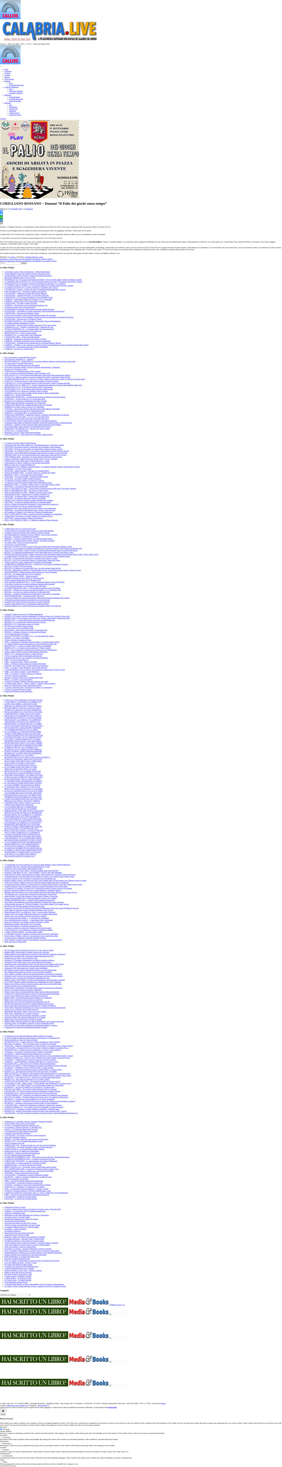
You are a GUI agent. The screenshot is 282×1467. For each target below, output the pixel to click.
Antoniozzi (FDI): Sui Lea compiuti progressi (20, 986)
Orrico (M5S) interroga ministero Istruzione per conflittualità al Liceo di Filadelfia (32, 982)
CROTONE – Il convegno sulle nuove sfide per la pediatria (25, 498)
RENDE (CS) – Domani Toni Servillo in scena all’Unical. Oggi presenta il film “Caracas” (35, 1111)
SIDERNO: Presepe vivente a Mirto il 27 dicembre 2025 (24, 578)
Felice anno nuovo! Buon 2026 (15, 942)
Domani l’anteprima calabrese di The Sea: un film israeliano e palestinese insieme (32, 890)
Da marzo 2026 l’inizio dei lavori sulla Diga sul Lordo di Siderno (27, 602)
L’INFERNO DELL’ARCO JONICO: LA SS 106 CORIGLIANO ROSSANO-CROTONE (22, 804)
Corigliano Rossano (31, 257)
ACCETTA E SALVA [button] (8, 1466)
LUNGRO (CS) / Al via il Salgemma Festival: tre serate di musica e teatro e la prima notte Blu (37, 383)
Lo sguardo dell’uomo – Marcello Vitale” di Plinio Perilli (24, 1239)
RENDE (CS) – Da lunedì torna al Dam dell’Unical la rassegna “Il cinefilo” (30, 1071)
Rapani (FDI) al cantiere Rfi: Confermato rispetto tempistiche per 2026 (28, 956)
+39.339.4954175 (43, 1405)
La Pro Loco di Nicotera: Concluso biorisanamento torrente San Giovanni (30, 315)
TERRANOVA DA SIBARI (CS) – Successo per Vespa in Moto (27, 429)
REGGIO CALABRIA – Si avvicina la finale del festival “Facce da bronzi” (30, 1089)
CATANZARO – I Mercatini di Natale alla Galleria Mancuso (25, 293)
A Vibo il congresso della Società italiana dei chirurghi (23, 656)
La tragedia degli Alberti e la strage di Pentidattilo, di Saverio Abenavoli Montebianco (34, 1284)
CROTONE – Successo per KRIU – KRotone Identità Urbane (26, 477)
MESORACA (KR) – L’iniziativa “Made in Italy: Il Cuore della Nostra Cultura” (32, 484)
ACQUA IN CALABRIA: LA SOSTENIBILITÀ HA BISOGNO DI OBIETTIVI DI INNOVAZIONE (23, 847)
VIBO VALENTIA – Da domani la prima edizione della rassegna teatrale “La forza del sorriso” (37, 1073)
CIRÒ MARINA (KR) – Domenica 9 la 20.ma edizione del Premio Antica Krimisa (33, 457)
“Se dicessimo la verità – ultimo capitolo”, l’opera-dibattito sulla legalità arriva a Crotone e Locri (37, 1083)
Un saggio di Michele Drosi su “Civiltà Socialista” (21, 1227)
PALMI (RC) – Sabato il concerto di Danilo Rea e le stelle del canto (28, 1177)
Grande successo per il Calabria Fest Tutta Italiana (21, 1151)
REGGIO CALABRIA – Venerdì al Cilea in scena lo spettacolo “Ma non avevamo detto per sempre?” (40, 1101)
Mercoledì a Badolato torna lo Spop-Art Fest (19, 278)
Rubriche (7, 103)
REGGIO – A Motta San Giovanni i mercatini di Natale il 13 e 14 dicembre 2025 (32, 590)
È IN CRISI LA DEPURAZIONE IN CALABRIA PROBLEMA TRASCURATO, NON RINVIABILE (23, 740)
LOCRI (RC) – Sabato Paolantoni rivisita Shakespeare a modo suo (27, 1054)
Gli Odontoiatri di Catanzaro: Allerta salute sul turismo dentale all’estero (29, 309)
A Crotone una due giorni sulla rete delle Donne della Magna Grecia (28, 483)
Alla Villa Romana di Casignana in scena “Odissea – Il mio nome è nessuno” (31, 535)
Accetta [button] (96, 1407)
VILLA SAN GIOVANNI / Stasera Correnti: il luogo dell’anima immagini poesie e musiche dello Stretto (40, 550)
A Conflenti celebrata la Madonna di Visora (19, 323)
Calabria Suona (14, 113)
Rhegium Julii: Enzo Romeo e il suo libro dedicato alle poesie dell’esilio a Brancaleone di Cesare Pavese (40, 892)
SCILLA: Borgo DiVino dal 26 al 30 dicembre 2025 (22, 580)
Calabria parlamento (11, 87)
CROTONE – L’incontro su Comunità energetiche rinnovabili (26, 486)
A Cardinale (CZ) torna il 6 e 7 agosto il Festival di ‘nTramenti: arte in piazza (31, 288)
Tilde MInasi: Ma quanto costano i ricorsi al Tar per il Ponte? (25, 1011)
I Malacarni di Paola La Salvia (14, 1207)
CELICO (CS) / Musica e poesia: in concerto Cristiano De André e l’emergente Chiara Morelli (37, 377)
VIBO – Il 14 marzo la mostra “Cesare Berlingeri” (21, 672)
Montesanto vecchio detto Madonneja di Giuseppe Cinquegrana (26, 1215)
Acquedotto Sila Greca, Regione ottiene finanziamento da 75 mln (27, 867)
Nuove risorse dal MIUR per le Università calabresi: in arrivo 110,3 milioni (30, 898)
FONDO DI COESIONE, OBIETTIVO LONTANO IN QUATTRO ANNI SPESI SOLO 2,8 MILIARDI (23, 760)
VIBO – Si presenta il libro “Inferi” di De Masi (20, 662)
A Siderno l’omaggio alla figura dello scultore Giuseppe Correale (26, 533)
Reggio (6, 77)
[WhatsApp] (141, 217)
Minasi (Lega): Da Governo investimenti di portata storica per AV (27, 1002)
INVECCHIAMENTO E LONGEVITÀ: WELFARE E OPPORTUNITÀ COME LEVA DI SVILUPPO (23, 713)
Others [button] (2, 1460)
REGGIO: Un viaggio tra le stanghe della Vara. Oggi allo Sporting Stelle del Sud (32, 568)
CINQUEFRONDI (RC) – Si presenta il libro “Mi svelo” (24, 596)
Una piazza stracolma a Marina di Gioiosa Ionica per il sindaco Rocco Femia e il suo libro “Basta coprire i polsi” (43, 884)
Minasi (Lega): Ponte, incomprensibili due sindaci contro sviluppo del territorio (31, 992)
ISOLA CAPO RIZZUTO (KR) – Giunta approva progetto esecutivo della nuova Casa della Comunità (40, 488)
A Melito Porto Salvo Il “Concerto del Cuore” (20, 529)
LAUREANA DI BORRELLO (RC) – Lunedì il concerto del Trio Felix (29, 1159)
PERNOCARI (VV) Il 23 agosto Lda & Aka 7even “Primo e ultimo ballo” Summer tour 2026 (37, 618)
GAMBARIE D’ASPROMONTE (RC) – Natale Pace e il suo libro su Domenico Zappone (36, 564)
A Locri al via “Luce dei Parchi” (15, 544)
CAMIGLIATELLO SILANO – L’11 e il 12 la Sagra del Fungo (26, 417)
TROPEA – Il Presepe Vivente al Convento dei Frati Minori (25, 632)
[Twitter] (141, 214)
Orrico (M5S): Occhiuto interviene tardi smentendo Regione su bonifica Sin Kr (31, 966)
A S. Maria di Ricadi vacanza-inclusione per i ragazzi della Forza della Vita (30, 644)
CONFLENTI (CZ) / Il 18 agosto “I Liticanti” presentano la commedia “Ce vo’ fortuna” (35, 284)
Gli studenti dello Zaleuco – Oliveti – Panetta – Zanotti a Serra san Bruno (29, 683)
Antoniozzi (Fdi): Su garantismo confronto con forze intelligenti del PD (29, 1023)
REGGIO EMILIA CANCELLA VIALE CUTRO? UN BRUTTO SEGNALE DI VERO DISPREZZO (22, 709)
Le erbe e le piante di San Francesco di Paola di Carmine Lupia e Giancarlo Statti (32, 1209)
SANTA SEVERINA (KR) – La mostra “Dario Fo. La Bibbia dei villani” (30, 473)
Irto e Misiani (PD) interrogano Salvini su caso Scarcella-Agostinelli (28, 972)
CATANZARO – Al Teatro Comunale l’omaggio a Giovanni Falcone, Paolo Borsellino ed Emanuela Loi (41, 1113)
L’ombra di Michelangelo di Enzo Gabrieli (19, 1268)
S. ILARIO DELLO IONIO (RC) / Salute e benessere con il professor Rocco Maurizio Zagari (37, 556)
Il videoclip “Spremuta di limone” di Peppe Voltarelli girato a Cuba (27, 1191)
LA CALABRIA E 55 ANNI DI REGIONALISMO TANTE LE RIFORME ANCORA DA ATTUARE (22, 733)
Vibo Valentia (9, 79)
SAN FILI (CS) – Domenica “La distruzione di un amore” (24, 1187)
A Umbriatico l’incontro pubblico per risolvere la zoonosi (24, 481)
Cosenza (7, 73)
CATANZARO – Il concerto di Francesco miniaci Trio (23, 1183)
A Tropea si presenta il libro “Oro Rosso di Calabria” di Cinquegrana (28, 687)
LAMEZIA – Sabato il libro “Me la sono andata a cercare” (24, 301)
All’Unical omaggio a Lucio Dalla (16, 1179)
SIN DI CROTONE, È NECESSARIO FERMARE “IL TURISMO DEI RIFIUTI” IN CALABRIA (22, 729)
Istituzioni (7, 95)
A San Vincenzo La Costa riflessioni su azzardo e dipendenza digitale (28, 930)
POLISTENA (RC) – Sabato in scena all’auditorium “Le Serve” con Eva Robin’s (32, 1050)
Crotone (7, 75)
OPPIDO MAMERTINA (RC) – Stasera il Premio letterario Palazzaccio (29, 900)
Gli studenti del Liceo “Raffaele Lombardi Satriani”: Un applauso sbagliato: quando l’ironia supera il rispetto (42, 467)
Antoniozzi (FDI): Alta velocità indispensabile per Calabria (24, 1017)
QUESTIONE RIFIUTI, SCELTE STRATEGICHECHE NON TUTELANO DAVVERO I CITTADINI (23, 820)
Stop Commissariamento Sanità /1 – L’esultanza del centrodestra (26, 918)
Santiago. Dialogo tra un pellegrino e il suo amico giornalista (25, 1255)
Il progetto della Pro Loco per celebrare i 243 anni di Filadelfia (26, 658)
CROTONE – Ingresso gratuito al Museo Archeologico (23, 518)
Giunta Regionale (15, 101)
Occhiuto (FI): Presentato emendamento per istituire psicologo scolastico (29, 960)
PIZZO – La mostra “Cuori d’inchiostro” (18, 679)
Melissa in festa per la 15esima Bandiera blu (19, 465)
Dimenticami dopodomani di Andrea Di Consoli (21, 1219)
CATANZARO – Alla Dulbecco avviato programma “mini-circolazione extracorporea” (34, 311)
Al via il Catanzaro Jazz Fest (14, 1143)
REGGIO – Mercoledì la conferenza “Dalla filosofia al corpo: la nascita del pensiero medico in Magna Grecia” (42, 570)
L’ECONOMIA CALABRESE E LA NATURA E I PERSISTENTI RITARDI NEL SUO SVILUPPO (22, 824)
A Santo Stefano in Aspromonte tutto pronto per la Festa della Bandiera (29, 531)
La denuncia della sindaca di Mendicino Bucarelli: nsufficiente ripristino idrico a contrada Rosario (38, 423)
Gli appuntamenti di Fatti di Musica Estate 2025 (21, 1131)
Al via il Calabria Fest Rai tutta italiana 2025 (19, 1155)
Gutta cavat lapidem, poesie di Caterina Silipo (20, 1247)
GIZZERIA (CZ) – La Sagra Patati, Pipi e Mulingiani (23, 335)
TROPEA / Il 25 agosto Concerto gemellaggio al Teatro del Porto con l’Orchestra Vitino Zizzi (37, 616)
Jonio (41, 257)
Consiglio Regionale (16, 99)
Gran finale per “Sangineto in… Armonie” (19, 359)
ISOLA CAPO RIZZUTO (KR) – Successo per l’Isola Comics (26, 490)
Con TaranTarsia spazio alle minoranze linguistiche (22, 365)
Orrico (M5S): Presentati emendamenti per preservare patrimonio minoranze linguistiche (34, 1008)
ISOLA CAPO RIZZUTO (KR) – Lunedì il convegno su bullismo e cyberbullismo (33, 514)
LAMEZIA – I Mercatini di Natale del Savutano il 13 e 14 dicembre (28, 299)
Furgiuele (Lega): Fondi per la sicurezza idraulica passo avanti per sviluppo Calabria (33, 976)
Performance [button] (4, 1441)
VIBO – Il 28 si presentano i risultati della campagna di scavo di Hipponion (30, 650)
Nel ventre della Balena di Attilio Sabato (18, 1265)
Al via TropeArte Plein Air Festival (16, 634)
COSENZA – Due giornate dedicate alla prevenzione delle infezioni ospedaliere (32, 409)
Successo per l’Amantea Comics (15, 369)
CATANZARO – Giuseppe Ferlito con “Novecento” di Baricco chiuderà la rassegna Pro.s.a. (36, 1048)
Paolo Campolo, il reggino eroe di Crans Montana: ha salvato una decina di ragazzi (33, 940)
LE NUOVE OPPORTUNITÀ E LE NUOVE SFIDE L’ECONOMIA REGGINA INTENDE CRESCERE (23, 792)
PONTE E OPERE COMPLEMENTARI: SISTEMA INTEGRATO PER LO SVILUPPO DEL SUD (23, 827)
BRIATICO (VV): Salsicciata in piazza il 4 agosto (21, 624)
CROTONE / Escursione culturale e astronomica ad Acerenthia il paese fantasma (32, 447)
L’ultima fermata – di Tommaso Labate (17, 1278)
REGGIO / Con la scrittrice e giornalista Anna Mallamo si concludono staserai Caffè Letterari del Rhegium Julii (43, 548)
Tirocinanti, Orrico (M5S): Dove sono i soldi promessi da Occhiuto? (28, 962)
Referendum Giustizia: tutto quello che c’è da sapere (22, 924)
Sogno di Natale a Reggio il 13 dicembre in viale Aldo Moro (25, 586)
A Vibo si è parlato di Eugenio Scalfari (17, 689)
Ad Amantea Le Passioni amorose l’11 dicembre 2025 (23, 1127)
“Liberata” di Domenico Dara (14, 1213)
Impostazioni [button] (103, 1407)
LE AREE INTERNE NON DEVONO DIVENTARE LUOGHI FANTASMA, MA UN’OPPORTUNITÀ (23, 736)
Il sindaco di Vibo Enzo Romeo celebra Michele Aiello (23, 869)
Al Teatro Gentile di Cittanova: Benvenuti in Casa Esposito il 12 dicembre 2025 (32, 1038)
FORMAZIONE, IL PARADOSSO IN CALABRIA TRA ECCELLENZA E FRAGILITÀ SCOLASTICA (23, 725)
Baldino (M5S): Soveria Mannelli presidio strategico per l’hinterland (28, 998)
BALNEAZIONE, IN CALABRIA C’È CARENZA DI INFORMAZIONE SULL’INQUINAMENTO (23, 816)
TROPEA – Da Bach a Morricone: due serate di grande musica (26, 1139)
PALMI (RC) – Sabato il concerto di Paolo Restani (22, 1153)
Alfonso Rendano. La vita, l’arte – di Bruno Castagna (23, 1270)
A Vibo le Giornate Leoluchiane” (15, 676)
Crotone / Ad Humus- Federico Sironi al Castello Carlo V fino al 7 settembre (31, 459)
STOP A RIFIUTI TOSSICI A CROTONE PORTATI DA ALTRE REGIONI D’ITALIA (20, 764)
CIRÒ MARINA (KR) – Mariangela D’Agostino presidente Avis (27, 494)
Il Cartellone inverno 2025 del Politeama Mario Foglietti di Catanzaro (28, 1036)
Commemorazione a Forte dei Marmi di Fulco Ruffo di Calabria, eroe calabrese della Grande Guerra (39, 876)
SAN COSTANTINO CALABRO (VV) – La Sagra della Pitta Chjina (29, 636)
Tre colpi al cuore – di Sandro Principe (17, 1280)
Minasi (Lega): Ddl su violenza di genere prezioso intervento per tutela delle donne (33, 984)
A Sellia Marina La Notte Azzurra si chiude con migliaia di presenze (28, 276)
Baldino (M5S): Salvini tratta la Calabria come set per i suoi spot (26, 952)
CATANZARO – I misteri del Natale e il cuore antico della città (26, 295)
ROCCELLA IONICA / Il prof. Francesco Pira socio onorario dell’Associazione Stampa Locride (38, 546)
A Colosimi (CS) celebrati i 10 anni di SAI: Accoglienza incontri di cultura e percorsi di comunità (38, 888)
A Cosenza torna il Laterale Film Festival (18, 363)
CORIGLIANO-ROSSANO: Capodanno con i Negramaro (25, 403)
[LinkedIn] (141, 220)
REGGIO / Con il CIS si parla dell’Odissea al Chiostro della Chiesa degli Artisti (32, 560)
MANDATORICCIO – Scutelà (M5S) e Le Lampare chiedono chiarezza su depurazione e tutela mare (39, 361)
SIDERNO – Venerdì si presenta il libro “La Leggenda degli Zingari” (28, 539)
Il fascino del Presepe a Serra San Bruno (18, 691)
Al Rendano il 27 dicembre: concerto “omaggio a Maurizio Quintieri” (28, 1121)
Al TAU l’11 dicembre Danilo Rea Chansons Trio (21, 1125)
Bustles (163, 1403)
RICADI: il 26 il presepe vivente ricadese (18, 626)
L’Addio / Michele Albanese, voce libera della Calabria (23, 932)
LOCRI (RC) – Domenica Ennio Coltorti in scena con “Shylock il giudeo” (30, 1060)
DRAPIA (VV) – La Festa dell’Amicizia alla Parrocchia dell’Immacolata (29, 620)
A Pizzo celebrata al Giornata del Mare (17, 640)
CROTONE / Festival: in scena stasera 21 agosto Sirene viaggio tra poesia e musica (33, 449)
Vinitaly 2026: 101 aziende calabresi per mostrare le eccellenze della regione (30, 914)
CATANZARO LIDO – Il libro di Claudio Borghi (21, 337)
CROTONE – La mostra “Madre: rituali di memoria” (22, 479)
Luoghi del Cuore (15, 115)
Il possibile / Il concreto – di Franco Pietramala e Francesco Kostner (27, 1249)
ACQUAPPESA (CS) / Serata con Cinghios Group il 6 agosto (26, 391)
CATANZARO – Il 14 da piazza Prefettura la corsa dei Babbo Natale (28, 297)
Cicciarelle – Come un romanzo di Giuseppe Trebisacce (15, 1230)
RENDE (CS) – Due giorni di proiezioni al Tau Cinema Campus (26, 1079)
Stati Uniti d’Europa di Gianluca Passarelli (19, 1233)
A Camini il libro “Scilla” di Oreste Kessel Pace (20, 542)
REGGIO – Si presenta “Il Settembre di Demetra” (21, 537)
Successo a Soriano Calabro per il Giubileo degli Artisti (23, 678)
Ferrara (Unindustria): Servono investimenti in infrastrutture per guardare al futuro (28, 261)
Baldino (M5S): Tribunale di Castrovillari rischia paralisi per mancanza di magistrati (33, 988)
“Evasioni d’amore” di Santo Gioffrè (17, 1217)
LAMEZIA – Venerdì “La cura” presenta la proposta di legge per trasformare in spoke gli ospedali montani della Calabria (46, 345)
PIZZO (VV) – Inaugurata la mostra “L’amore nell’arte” (23, 654)
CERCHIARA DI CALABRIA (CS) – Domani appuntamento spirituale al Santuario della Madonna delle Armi (43, 385)
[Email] (141, 222)
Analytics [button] (3, 1447)
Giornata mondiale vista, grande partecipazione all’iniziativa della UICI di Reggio (32, 606)
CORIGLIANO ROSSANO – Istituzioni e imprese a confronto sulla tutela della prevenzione (36, 415)
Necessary (6, 1429)
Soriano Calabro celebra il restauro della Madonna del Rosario (26, 652)
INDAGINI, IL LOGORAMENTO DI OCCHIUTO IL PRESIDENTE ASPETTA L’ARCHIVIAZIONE (23, 717)
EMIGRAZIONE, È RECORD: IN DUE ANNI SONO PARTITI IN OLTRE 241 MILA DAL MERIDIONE (24, 812)
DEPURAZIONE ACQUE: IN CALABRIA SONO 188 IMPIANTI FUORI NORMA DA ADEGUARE (23, 796)
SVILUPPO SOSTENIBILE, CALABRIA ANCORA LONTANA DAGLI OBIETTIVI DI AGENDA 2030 (23, 776)
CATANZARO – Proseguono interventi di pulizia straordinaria (26, 347)
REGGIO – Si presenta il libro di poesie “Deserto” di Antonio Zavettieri (29, 541)
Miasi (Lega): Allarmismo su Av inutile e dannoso (21, 1013)
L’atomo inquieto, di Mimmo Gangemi (17, 1276)
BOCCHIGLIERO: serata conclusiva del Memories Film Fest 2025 (27, 427)
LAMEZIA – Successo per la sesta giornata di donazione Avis (25, 305)
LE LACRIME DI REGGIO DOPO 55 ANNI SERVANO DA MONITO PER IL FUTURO (20, 768)
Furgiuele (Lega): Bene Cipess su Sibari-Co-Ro (20, 958)
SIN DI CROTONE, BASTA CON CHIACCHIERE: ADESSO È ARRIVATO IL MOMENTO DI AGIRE (23, 744)
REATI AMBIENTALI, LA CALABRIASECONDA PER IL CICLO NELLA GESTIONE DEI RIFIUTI (27, 756)
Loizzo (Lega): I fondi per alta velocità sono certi (21, 1010)
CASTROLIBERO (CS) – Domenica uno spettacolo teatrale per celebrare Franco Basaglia (36, 1095)
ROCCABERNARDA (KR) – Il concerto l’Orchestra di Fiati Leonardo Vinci (31, 1169)
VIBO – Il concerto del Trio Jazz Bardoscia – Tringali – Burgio (26, 1189)
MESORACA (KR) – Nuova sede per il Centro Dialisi (23, 475)
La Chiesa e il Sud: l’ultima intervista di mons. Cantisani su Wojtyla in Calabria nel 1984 (35, 1286)
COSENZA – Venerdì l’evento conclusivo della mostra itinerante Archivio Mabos (32, 425)
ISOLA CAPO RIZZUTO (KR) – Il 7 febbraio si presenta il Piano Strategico (31, 520)
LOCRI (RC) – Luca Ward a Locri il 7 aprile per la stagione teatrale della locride (32, 1077)
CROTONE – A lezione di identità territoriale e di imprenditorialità (27, 502)
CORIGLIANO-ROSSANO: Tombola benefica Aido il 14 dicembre (28, 405)
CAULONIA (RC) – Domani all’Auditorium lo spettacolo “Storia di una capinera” (33, 1105)
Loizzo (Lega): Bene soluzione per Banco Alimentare (23, 990)
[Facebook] (141, 211)
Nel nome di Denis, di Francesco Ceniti (18, 1274)
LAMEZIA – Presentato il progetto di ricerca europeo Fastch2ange (27, 341)
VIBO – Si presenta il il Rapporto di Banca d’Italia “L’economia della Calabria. (32, 642)
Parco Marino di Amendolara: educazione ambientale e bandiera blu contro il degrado (34, 902)
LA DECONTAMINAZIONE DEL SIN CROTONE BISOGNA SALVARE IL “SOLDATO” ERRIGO (23, 800)
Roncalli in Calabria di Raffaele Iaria (17, 1259)
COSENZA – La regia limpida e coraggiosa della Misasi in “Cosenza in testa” (31, 1062)
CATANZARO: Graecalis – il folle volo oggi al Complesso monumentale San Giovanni (35, 289)
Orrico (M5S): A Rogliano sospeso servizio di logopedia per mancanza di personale (33, 974)
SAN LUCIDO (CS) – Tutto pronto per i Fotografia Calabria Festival (28, 434)
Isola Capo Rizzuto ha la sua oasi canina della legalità (23, 506)
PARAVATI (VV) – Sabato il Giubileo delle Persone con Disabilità (27, 646)
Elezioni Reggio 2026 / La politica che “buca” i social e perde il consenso (29, 912)
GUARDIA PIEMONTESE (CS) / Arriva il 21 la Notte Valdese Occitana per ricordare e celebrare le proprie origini (44, 379)
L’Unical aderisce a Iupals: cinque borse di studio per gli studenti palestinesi (30, 421)
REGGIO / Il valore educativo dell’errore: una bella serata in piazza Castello (30, 558)
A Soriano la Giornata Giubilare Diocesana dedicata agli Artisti (26, 681)
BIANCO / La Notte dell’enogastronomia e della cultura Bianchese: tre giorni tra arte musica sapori (38, 552)
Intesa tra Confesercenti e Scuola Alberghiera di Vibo (22, 685)
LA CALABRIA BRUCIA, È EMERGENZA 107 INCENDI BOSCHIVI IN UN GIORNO (20, 808)
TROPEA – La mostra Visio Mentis (16, 638)
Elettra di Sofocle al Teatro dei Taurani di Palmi (20, 1040)
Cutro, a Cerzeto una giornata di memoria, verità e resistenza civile (27, 373)
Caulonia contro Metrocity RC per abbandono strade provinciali (26, 604)
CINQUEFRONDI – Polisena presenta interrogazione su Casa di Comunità (30, 572)
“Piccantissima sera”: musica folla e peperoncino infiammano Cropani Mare (30, 894)
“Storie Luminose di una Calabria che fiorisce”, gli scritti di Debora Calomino (31, 1243)
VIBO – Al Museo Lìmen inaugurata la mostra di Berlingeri (25, 664)
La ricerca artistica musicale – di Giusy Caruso (20, 1263)
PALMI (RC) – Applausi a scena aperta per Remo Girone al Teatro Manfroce (31, 1103)
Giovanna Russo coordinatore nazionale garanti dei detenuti (25, 938)
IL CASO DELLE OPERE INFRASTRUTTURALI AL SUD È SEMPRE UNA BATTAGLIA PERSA (23, 784)
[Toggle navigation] (1, 66)
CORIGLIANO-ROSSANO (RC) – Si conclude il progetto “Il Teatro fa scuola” (32, 1081)
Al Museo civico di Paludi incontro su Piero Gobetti (22, 371)
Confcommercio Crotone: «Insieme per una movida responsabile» (27, 463)
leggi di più (112, 1407)
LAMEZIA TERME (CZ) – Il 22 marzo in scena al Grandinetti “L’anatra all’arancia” (34, 1107)
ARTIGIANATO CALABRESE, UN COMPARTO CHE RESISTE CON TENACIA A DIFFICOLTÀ (22, 721)
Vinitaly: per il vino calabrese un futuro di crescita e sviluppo (25, 916)
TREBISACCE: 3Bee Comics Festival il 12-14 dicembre (24, 407)
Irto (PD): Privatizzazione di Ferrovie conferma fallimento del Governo (29, 1004)
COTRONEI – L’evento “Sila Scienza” (18, 469)
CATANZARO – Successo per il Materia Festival (21, 313)
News (11, 83)
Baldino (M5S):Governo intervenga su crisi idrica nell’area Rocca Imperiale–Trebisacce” (35, 954)
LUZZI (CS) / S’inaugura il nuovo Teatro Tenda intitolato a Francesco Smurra (31, 381)
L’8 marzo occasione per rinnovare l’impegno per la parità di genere (27, 928)
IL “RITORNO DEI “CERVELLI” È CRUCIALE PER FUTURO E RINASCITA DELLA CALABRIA (23, 788)
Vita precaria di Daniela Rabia (14, 1221)
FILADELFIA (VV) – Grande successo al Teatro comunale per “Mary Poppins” (32, 1042)
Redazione (29, 209)
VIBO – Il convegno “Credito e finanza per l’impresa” (23, 674)
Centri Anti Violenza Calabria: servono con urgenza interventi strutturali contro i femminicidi (36, 882)
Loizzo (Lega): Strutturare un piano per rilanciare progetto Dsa (26, 996)
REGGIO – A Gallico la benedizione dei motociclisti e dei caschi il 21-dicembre (32, 594)
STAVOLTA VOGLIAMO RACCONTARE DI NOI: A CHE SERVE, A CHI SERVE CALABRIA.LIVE (23, 701)
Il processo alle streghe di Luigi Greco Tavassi (20, 1223)
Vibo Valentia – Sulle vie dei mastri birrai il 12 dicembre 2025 (25, 630)
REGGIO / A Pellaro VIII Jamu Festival (18, 566)
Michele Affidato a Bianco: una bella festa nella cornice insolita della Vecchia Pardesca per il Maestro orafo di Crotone (45, 880)
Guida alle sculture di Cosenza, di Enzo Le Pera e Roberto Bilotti (27, 1245)
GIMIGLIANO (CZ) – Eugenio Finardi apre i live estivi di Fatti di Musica (30, 1145)
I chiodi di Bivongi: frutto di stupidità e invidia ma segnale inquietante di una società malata (36, 886)
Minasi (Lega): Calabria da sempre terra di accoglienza (23, 1000)
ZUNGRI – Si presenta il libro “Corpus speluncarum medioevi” (26, 666)
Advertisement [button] (5, 1454)
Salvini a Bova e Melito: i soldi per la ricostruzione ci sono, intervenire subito (31, 936)
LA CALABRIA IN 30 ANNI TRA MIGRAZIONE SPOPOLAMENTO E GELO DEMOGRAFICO (22, 843)
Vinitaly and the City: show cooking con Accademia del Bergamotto (28, 562)
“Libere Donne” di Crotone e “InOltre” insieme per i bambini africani (28, 516)
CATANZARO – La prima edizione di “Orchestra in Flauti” (25, 1163)
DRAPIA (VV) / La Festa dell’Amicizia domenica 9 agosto (25, 622)
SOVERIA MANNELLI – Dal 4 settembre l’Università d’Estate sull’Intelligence (32, 321)
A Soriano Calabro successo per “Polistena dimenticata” (23, 614)
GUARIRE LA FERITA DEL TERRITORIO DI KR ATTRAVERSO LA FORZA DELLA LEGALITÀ (23, 851)
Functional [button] (3, 1435)
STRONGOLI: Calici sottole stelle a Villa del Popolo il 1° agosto (27, 461)
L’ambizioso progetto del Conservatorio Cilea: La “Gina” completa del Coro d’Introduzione (36, 1193)
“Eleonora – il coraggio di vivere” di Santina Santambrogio (24, 1211)
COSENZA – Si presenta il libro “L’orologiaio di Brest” (23, 413)
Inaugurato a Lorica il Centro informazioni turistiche (22, 433)
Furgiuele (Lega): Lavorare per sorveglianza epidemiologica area (26, 978)
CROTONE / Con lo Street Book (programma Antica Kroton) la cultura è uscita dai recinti (35, 453)
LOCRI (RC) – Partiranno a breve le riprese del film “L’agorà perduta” (29, 1068)
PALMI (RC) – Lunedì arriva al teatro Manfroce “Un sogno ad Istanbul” (29, 1099)
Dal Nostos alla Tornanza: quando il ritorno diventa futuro (24, 906)
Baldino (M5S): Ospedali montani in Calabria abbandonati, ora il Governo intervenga (34, 1021)
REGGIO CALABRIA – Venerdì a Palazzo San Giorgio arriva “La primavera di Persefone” (36, 1097)
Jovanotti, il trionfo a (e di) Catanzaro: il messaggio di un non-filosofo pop (30, 878)
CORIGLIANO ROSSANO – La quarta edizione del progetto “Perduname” (31, 1161)
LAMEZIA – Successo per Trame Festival (19, 349)
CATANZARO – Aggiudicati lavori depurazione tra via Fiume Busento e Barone (32, 343)
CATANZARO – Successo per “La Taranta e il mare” (23, 319)
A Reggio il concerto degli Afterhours (17, 1133)
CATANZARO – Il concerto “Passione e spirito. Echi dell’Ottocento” (28, 1147)
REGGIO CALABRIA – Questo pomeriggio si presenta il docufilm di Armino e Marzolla (35, 1066)
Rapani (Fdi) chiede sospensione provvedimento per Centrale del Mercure (30, 1006)
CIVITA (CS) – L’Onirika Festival (16, 431)
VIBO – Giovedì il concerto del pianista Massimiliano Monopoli (26, 1195)
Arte (10, 105)
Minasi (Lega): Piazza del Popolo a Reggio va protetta (23, 1019)
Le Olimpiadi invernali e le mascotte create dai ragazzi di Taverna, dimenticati (31, 934)
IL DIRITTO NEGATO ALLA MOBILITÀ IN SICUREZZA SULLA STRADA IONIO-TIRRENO (23, 748)
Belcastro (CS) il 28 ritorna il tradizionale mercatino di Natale (25, 401)
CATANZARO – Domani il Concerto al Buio (20, 1197)
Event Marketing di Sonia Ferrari (15, 1282)
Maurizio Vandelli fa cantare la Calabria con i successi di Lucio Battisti (28, 1171)
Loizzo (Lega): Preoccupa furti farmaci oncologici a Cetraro (25, 1015)
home (6, 69)
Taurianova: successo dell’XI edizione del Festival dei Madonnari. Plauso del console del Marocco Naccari (41, 908)
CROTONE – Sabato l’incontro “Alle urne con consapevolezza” (26, 471)
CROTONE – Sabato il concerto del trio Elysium (21, 1173)
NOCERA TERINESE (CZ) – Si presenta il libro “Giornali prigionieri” (29, 329)
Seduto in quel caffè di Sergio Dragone (18, 1272)
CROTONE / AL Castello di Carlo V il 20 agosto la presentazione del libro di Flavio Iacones (36, 451)
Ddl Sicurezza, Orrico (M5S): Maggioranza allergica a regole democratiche (30, 970)
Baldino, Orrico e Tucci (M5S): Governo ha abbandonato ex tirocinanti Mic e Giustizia (34, 980)
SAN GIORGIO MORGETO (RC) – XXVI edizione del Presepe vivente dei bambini (34, 582)
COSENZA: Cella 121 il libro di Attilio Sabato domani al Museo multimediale (31, 393)
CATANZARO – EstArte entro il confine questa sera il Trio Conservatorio (30, 325)
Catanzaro (7, 71)
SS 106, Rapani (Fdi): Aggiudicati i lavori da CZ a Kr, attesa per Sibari (29, 950)
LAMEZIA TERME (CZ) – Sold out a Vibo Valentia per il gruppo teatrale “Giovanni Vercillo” (37, 1058)
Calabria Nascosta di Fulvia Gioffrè (16, 1235)
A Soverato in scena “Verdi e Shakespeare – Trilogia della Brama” (27, 272)
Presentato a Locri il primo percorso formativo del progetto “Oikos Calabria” (26, 259)
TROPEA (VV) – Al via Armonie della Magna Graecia (23, 1141)
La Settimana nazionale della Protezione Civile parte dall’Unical (26, 419)
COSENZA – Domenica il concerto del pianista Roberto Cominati (27, 1185)
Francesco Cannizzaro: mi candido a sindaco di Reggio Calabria (26, 922)
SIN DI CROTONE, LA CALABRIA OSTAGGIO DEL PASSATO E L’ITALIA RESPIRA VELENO (22, 772)
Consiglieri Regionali (16, 85)
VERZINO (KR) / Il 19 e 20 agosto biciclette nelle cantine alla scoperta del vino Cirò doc (35, 455)
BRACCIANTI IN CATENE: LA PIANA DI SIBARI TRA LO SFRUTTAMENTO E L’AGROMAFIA (23, 831)
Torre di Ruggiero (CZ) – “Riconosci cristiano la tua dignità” (25, 291)
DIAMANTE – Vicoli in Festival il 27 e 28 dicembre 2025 (24, 399)
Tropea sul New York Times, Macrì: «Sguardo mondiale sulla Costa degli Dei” (31, 871)
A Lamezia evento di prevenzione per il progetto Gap (22, 331)
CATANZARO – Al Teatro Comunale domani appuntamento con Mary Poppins (32, 1091)
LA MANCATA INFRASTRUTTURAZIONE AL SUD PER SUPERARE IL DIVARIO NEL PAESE (22, 835)
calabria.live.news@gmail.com (17, 1405)
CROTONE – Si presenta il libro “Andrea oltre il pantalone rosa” (27, 496)
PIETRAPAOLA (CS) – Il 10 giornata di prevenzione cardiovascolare (28, 389)
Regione (7, 81)
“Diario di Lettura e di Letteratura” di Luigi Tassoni (22, 1225)
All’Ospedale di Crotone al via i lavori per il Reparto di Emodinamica (28, 512)
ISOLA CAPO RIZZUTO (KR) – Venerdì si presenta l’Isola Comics (28, 492)
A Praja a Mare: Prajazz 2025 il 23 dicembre (19, 1123)
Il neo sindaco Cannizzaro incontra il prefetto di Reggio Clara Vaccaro (28, 910)
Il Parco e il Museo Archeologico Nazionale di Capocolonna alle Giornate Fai (31, 504)
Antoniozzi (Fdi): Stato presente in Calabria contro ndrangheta (26, 968)
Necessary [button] (3, 1427)
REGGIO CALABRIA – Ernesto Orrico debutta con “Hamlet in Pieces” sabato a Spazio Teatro (37, 1075)
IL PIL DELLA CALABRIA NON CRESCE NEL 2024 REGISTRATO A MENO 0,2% (20, 855)
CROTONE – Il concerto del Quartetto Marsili (20, 1199)
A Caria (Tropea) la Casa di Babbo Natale (18, 628)
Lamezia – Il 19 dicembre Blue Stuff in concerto (21, 1129)
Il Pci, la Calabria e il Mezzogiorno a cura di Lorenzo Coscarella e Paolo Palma (31, 1251)
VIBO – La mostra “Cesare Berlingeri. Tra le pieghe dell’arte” (26, 668)
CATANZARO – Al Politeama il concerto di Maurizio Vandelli (26, 1175)
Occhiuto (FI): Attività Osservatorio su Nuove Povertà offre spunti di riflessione (32, 994)
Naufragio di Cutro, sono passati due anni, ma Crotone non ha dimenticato (30, 508)
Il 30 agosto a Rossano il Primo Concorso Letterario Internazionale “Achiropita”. (32, 367)
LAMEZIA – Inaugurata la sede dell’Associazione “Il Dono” (25, 339)
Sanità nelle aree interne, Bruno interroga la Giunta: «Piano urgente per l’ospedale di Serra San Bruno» (40, 874)
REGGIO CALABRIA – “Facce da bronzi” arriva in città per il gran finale (30, 1044)
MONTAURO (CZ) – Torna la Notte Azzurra (20, 333)
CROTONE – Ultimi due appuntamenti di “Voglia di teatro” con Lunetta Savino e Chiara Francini (38, 1046)
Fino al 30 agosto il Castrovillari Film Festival (20, 357)
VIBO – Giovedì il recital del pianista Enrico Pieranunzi (23, 1181)
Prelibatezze (13, 107)
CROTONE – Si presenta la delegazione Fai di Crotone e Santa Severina (29, 510)
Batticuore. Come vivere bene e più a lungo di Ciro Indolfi (24, 1237)
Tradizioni (12, 111)
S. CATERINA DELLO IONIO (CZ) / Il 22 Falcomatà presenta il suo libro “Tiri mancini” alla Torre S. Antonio (43, 282)
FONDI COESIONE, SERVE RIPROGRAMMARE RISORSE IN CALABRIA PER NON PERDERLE (23, 752)
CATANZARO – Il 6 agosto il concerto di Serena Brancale (25, 1135)
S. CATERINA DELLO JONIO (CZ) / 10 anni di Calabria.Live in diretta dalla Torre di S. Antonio (38, 286)
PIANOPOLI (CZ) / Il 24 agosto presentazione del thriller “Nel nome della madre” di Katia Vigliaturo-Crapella (43, 280)
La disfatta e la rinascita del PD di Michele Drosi (21, 1266)
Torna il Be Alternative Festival (15, 1137)
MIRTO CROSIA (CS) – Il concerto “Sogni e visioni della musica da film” (30, 1167)
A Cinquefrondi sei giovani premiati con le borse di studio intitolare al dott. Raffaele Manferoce (37, 865)
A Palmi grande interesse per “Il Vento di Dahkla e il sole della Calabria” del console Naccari (36, 904)
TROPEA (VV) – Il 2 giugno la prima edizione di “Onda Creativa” (27, 648)
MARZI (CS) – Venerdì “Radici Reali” (18, 395)
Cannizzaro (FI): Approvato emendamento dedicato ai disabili (25, 1027)
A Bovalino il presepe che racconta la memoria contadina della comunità (29, 584)
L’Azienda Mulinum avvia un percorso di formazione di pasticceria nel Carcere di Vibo (34, 670)
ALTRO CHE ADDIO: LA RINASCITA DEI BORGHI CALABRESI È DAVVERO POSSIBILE (23, 705)
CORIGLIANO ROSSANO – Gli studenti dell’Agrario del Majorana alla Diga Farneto (34, 397)
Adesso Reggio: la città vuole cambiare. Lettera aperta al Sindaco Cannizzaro (31, 896)
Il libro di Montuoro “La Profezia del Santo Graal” (21, 1257)
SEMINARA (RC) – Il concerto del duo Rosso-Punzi (23, 1165)
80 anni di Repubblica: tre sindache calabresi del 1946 (23, 926)
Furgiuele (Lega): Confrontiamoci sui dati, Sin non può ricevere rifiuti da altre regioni (34, 964)
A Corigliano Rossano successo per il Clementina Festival (24, 411)
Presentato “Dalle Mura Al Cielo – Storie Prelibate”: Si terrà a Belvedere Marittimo (33, 873)
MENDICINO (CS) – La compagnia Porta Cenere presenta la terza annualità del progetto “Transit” (38, 1056)
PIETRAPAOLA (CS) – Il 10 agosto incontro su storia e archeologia (28, 387)
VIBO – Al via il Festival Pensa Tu (16, 660)
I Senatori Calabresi (15, 93)
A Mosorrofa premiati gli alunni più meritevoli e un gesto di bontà (27, 600)
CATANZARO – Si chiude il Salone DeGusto (20, 303)
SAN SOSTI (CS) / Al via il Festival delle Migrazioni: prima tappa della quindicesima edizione (37, 375)
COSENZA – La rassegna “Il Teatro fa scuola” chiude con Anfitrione (28, 1052)
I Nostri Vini (13, 109)
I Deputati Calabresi (16, 91)
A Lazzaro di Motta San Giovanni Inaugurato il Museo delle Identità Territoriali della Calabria (37, 598)
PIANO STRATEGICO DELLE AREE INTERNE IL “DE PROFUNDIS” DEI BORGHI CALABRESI (23, 780)
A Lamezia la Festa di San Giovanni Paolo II (19, 307)
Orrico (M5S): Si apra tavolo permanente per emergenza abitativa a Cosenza (30, 1025)
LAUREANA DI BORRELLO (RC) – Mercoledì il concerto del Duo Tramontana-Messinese (37, 1157)
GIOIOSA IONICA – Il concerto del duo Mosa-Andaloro (24, 1149)
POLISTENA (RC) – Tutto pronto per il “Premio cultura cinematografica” (30, 1064)
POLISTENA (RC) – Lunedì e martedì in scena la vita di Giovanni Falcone (30, 1093)
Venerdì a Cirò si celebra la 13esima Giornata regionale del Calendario (28, 500)
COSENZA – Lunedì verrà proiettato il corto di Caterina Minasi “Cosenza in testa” (33, 1070)
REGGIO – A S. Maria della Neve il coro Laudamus (22, 574)
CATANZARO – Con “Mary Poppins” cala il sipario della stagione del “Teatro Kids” (34, 1085)
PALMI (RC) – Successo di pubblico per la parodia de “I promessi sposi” (29, 1087)
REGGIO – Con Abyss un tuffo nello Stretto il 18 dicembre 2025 (27, 592)
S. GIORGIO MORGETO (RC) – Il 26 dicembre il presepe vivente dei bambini (32, 588)
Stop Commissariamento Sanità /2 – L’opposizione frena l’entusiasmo (28, 920)
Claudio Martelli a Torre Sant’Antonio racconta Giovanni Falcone (27, 274)
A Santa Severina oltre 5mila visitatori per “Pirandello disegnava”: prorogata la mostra (34, 445)
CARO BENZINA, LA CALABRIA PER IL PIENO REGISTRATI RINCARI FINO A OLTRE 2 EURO (23, 839)
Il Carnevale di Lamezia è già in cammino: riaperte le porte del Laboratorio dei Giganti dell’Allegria (38, 317)
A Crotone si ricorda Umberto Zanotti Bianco (20, 443)
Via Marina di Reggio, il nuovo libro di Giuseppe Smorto (24, 1241)
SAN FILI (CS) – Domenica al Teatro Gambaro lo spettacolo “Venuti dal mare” (32, 1109)
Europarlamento (14, 97)
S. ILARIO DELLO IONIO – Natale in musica (21, 576)
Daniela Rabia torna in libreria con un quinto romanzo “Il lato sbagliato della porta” (33, 1253)
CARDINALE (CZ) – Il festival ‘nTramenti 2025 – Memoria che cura (28, 327)
